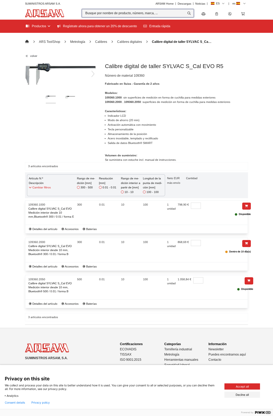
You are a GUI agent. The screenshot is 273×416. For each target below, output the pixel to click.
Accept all (242, 386)
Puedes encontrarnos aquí (227, 354)
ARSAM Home (164, 3)
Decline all (242, 394)
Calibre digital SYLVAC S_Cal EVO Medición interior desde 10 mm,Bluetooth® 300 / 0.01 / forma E (51, 212)
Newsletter (216, 349)
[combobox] (138, 13)
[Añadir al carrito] (246, 206)
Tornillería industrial (178, 349)
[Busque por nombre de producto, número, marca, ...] (188, 13)
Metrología (171, 354)
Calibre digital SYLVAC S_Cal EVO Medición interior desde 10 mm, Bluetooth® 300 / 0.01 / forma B (50, 250)
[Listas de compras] (217, 14)
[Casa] (27, 41)
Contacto (214, 359)
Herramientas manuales (181, 359)
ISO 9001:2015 (130, 359)
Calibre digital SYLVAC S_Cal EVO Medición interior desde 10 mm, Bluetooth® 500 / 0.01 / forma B (50, 287)
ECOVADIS (128, 349)
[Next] (93, 73)
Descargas (184, 3)
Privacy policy (40, 402)
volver (33, 55)
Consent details (15, 402)
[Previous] (28, 73)
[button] (230, 14)
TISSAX (126, 354)
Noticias (200, 3)
